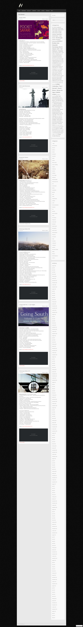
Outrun (53, 215)
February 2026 (54, 276)
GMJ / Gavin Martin (58, 69)
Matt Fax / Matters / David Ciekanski (60, 101)
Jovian (53, 194)
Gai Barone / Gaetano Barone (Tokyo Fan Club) (57, 66)
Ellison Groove (54, 162)
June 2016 (53, 513)
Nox (52, 209)
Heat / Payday (54, 175)
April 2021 (53, 390)
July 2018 (53, 460)
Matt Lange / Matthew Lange (56, 102)
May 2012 (53, 617)
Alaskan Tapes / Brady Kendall (57, 28)
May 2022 (53, 363)
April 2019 (53, 441)
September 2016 (54, 507)
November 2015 (54, 528)
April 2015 (53, 543)
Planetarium (24, 10)
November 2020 (54, 401)
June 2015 (53, 539)
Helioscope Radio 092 (24, 229)
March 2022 (54, 367)
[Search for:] (58, 20)
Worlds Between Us (55, 255)
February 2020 (54, 420)
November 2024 (54, 308)
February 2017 (54, 496)
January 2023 (54, 346)
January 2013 (54, 600)
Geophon (53, 166)
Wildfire (53, 251)
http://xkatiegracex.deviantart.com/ (28, 349)
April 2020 (53, 416)
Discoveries (54, 156)
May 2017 (53, 490)
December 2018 (54, 450)
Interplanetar (54, 190)
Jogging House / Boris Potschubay (57, 80)
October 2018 (54, 454)
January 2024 (54, 325)
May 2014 (53, 566)
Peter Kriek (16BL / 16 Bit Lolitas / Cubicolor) (57, 115)
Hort (53, 183)
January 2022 (54, 371)
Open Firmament (54, 213)
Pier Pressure (54, 217)
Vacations (53, 247)
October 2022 (54, 352)
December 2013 (54, 577)
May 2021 (53, 388)
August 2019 (54, 433)
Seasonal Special (54, 232)
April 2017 (53, 492)
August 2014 (54, 560)
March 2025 (54, 299)
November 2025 (54, 282)
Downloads (48, 10)
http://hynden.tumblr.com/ (27, 284)
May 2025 (53, 295)
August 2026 (54, 265)
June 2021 (53, 386)
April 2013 (53, 594)
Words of (53, 253)
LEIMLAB (53, 200)
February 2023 (54, 344)
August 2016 (54, 509)
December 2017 (54, 475)
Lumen (53, 202)
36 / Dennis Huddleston (56, 27)
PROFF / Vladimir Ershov (55, 117)
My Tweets (53, 15)
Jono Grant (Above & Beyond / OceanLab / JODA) (57, 81)
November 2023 (54, 329)
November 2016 (54, 503)
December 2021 (54, 373)
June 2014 (53, 564)
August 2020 (54, 407)
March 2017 (54, 494)
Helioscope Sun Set (55, 181)
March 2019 (54, 443)
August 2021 (54, 382)
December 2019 (54, 424)
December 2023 (54, 327)
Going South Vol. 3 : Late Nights (27, 304)
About (52, 10)
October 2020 (54, 403)
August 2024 (54, 314)
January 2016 (54, 524)
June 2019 (53, 437)
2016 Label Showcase (24, 86)
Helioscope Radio (54, 179)
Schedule (42, 10)
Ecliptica (53, 160)
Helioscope (29, 10)
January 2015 (54, 549)
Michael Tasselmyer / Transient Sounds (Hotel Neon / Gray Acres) (57, 105)
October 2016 (54, 505)
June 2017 (53, 488)
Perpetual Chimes (23, 157)
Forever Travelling (55, 164)
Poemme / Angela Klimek (59, 116)
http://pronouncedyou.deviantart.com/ (28, 65)
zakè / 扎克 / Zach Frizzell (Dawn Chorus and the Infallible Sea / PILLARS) (58, 133)
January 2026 (54, 278)
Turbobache (34, 10)
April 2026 (53, 272)
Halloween (53, 173)
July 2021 (53, 384)
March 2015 (54, 545)
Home (19, 10)
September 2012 (54, 609)
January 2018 (54, 473)
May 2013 (53, 592)
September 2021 (54, 380)
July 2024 (53, 316)
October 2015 (54, 530)
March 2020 (54, 418)
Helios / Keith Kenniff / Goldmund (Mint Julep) (57, 73)
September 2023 (54, 333)
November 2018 (54, 452)
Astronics (53, 147)
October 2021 (54, 378)
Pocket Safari (22, 17)
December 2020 (54, 399)
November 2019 (54, 426)
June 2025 (53, 293)
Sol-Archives (54, 236)
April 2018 (53, 467)
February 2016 (54, 522)
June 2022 (53, 361)
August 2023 (54, 335)
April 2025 (53, 297)
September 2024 (54, 312)
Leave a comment (45, 87)
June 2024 (53, 318)
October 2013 (54, 581)
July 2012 (53, 613)
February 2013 (54, 598)
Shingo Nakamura (59, 118)
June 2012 (53, 615)
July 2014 (53, 562)
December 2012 (54, 602)
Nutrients (53, 211)
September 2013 (54, 583)
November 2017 (54, 477)
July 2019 (53, 435)
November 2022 (54, 350)
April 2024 (53, 320)
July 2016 (53, 511)
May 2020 (53, 414)
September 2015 (54, 532)
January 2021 (54, 397)
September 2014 (54, 558)
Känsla (53, 196)
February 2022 (54, 369)
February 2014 (54, 573)
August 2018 (54, 458)
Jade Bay (53, 192)
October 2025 (54, 284)
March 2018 (54, 469)
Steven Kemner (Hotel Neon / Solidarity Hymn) (57, 124)
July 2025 (53, 291)
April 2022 (53, 365)
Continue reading (22, 80)
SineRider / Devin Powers (57, 119)
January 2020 (54, 422)
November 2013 (54, 579)
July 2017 (53, 486)
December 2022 (54, 348)
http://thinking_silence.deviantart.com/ (28, 207)
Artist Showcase (54, 145)
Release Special (54, 226)
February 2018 (54, 471)
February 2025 (54, 301)
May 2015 (53, 541)
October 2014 (54, 556)
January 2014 (54, 575)
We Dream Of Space (55, 249)
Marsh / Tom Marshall (56, 100)
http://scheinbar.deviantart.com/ (27, 426)
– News (53, 143)
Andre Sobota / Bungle (56, 32)
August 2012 (54, 611)
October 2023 (54, 331)
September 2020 (54, 405)
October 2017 (54, 479)
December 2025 (54, 280)
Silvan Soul (53, 234)
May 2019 (53, 439)
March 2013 (54, 596)
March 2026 (54, 274)
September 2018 (54, 456)
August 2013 (54, 585)
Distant (38, 10)
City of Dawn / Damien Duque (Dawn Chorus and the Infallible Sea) (58, 61)
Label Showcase (54, 198)
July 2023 (53, 337)
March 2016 (54, 520)
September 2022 (54, 354)
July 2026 (53, 267)
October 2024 (54, 310)
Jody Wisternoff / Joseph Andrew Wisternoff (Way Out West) (57, 78)
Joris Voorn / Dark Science (55, 82)
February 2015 (54, 547)
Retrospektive (54, 228)
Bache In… (53, 149)
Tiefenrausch (54, 243)
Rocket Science (54, 230)
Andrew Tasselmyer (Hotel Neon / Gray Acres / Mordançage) (57, 36)
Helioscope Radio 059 (24, 371)
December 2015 (54, 526)
